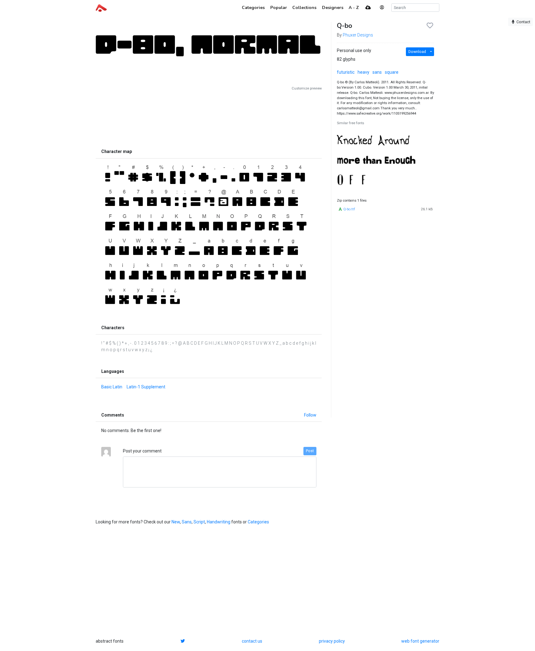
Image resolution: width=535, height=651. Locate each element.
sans (377, 72)
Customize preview (307, 88)
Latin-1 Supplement (146, 386)
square (391, 72)
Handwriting (218, 521)
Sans (187, 521)
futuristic (345, 72)
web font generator (420, 641)
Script (199, 521)
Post (310, 451)
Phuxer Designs (358, 35)
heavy (363, 72)
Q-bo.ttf (349, 209)
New (176, 521)
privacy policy (332, 641)
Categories (258, 521)
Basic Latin (111, 386)
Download (417, 52)
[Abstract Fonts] (101, 7)
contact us (252, 641)
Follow (310, 415)
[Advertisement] (209, 118)
